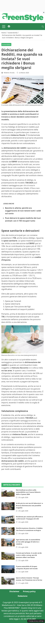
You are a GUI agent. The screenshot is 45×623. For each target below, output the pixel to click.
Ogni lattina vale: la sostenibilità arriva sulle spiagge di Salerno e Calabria (28, 542)
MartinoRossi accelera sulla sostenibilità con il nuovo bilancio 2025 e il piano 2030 (28, 492)
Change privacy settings (36, 621)
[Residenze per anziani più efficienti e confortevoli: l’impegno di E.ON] (8, 519)
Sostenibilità (6, 44)
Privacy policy (29, 591)
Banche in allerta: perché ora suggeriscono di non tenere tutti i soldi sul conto (23, 211)
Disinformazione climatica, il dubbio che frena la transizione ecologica (29, 529)
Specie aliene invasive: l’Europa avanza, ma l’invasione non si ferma (29, 579)
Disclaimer (14, 591)
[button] (43, 26)
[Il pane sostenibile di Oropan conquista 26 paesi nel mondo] (8, 569)
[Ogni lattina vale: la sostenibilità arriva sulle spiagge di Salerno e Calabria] (8, 542)
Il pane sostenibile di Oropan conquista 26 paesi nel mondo (27, 567)
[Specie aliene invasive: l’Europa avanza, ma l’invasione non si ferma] (8, 581)
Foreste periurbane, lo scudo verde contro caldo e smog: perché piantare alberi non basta (29, 555)
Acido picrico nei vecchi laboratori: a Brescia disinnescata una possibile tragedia (29, 505)
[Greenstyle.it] (22, 17)
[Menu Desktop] (3, 26)
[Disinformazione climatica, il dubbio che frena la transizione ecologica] (8, 531)
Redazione (22, 596)
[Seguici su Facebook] (9, 26)
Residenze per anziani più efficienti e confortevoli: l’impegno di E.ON (29, 518)
